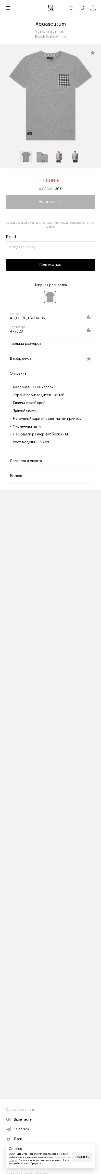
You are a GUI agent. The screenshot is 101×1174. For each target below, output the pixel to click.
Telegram (21, 1129)
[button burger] (8, 8)
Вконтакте (23, 1119)
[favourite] (70, 7)
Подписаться (50, 265)
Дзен (18, 1139)
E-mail (11, 237)
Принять (82, 1157)
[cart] (93, 7)
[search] (82, 7)
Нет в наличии (50, 202)
